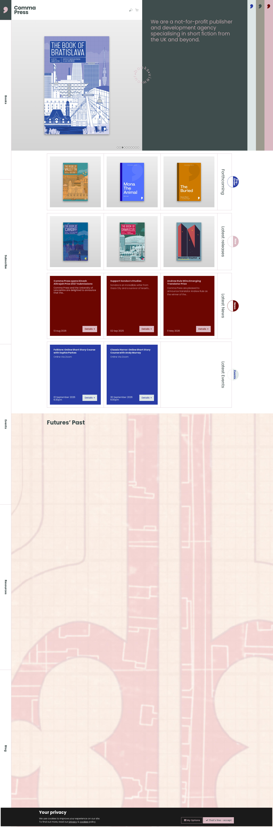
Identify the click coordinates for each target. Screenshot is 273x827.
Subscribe (6, 262)
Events (6, 424)
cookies (84, 821)
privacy (73, 821)
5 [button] (127, 147)
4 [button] (124, 147)
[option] (76, 85)
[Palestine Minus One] (77, 85)
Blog (6, 748)
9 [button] (136, 147)
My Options (193, 820)
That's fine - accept (220, 820)
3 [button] (122, 147)
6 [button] (129, 147)
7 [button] (131, 147)
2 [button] (120, 147)
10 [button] (138, 147)
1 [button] (118, 147)
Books (6, 99)
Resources (6, 587)
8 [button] (134, 147)
